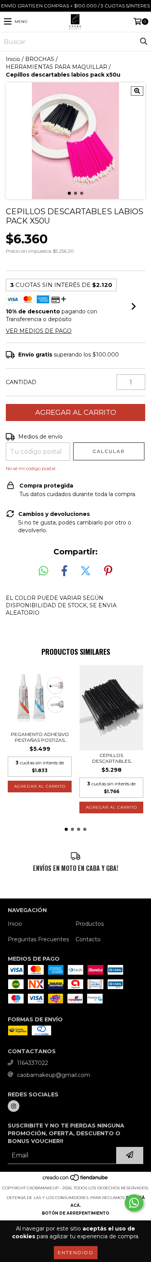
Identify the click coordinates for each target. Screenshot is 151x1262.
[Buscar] (143, 41)
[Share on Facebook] (64, 571)
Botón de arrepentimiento (75, 1213)
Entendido (76, 1252)
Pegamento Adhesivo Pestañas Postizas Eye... (40, 737)
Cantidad (21, 382)
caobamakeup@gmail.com (53, 1074)
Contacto (88, 939)
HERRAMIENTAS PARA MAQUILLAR (56, 66)
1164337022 (32, 1062)
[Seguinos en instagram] (13, 1106)
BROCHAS (39, 59)
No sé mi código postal (30, 468)
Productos (90, 923)
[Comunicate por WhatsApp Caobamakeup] (134, 1202)
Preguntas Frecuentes (38, 939)
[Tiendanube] (76, 1180)
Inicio (13, 59)
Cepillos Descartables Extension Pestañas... (111, 758)
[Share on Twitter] (85, 571)
